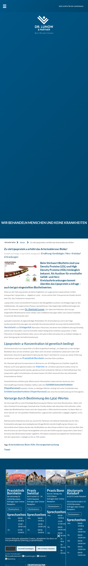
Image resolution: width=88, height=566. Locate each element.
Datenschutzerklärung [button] (14, 543)
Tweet (7, 449)
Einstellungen (30, 556)
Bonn (27, 444)
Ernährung (46, 253)
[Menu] (4, 6)
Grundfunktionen (14, 556)
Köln (33, 444)
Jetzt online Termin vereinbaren (71, 6)
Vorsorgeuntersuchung (47, 444)
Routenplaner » (14, 509)
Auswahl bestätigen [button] (26, 549)
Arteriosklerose (16, 444)
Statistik (42, 556)
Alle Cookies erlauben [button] (46, 549)
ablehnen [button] (10, 549)
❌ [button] (58, 536)
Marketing (11, 559)
